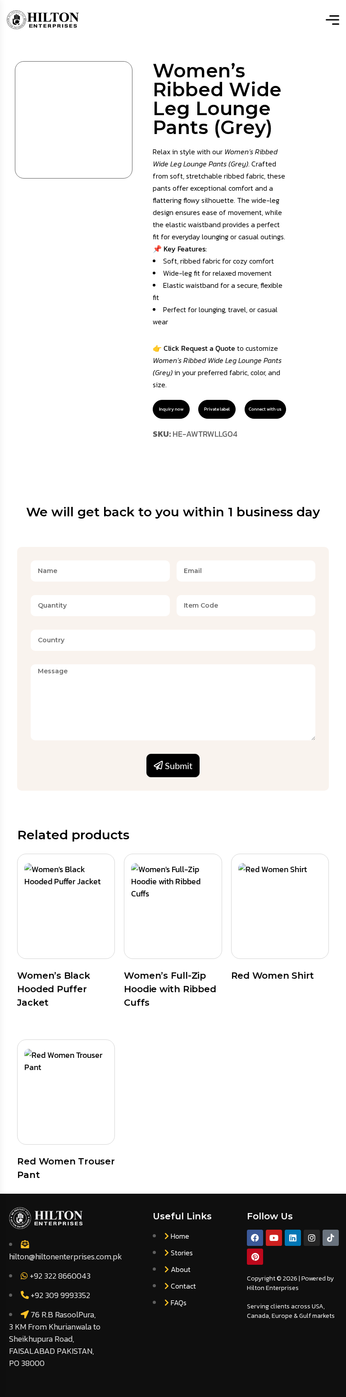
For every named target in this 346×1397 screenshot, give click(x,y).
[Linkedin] (293, 1238)
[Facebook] (255, 1238)
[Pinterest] (255, 1257)
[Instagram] (312, 1238)
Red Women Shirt (272, 975)
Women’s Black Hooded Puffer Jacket (53, 989)
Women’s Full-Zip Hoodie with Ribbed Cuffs (170, 989)
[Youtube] (274, 1238)
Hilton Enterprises (273, 1288)
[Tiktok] (331, 1238)
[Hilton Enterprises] (43, 19)
